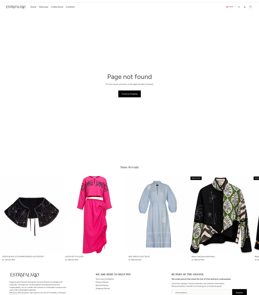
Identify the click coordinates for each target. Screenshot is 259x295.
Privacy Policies (102, 282)
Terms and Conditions (105, 279)
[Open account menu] (245, 7)
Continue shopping (130, 94)
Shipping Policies (103, 288)
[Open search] (239, 7)
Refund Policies (102, 285)
